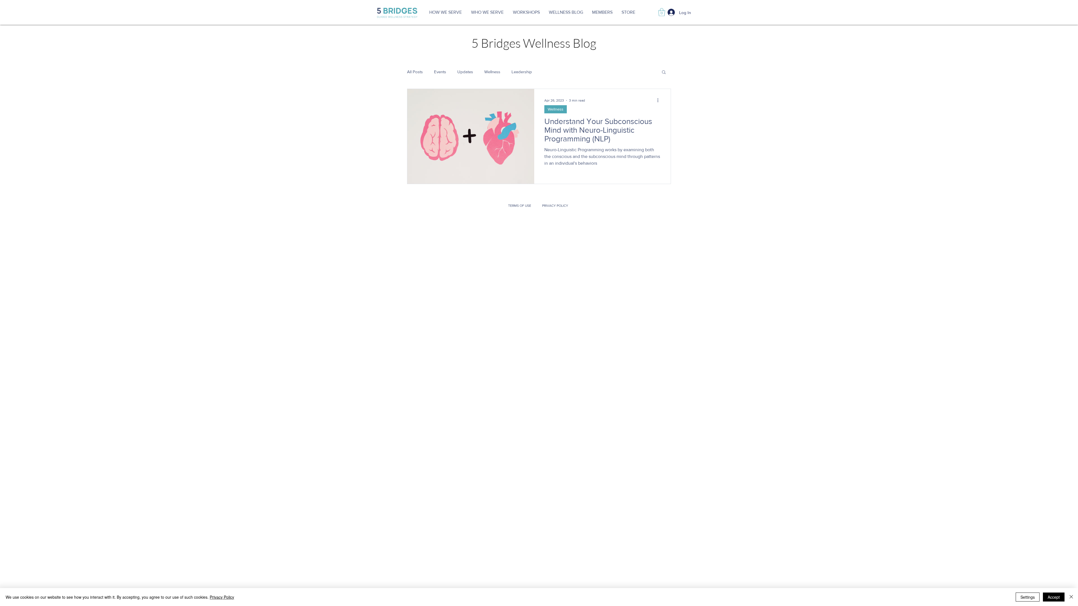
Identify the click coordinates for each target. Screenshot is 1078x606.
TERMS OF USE (520, 206)
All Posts (415, 71)
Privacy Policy (222, 597)
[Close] (1071, 597)
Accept (1054, 597)
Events (440, 71)
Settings (1027, 597)
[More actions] (659, 100)
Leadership (521, 71)
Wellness (492, 71)
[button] (487, 12)
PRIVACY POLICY (555, 206)
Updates (465, 71)
